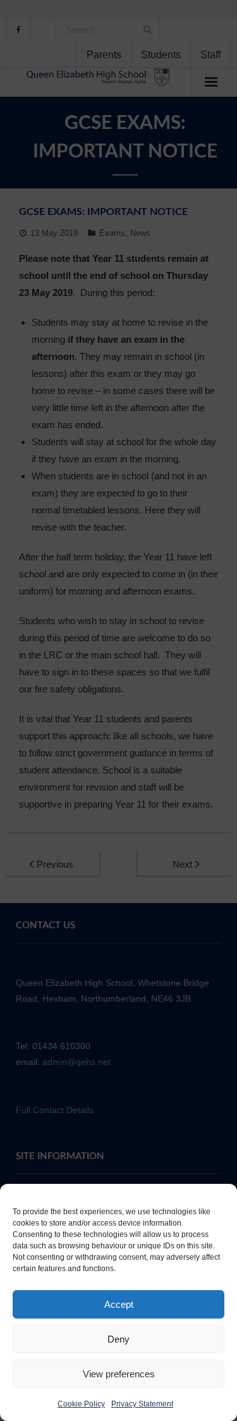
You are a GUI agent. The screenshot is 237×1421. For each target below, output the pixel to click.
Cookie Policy (81, 1404)
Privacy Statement (142, 1404)
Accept (118, 1304)
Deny (118, 1339)
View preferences (119, 1374)
